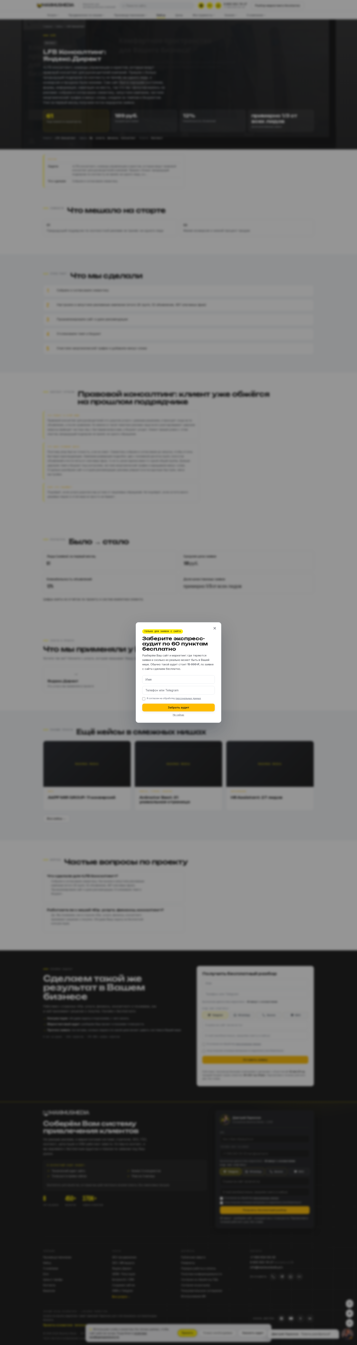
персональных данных (188, 698)
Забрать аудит (178, 707)
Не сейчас (178, 715)
